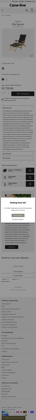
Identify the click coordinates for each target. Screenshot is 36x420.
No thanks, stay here (18, 219)
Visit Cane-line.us (18, 215)
